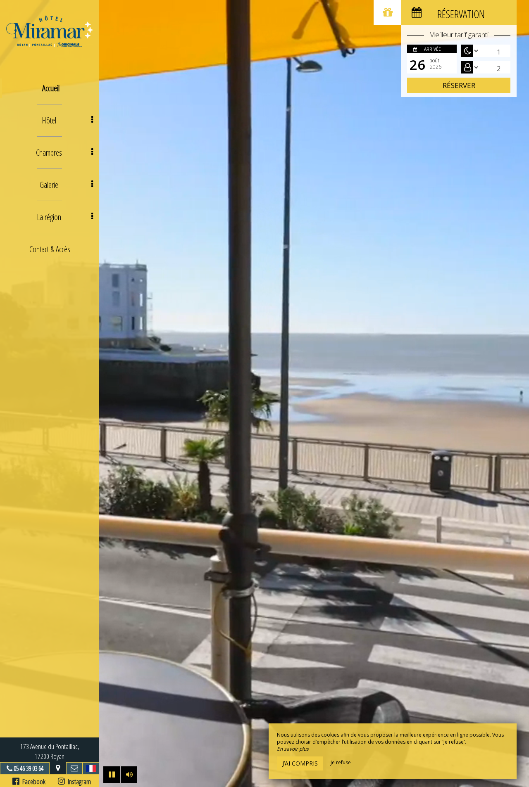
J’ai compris (300, 763)
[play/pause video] (111, 774)
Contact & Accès (49, 249)
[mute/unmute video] (129, 774)
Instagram (78, 781)
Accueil (51, 88)
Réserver (459, 85)
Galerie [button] (49, 184)
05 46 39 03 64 (28, 768)
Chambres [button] (49, 152)
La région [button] (49, 217)
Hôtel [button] (49, 120)
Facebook (32, 781)
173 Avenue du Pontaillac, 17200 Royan (49, 751)
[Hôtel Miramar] (49, 31)
